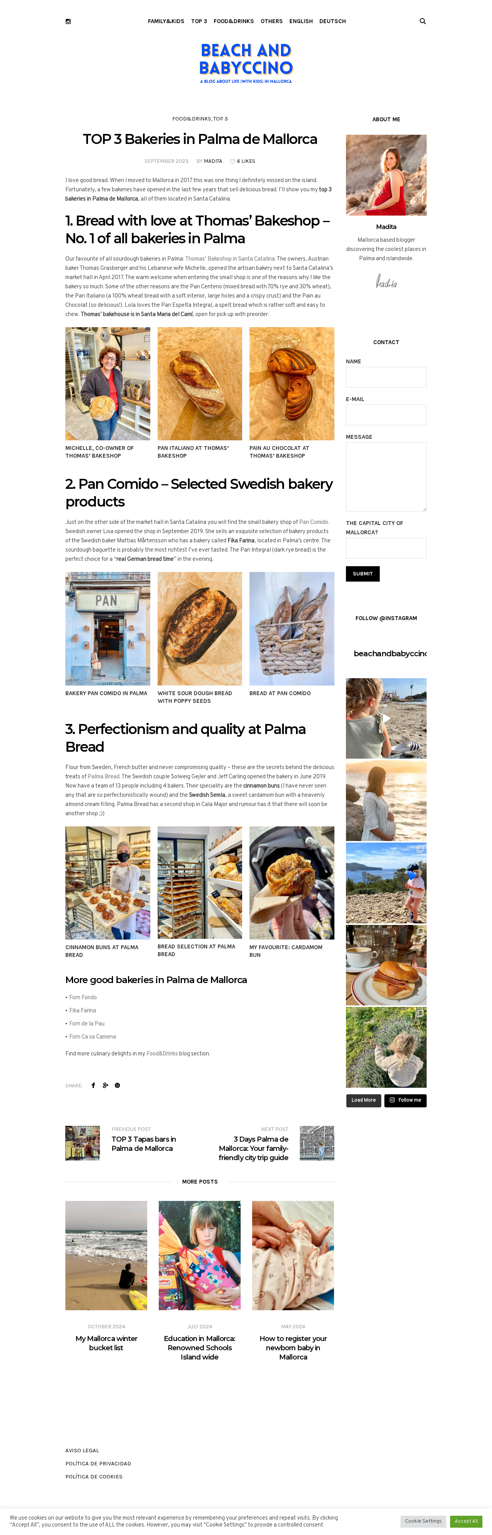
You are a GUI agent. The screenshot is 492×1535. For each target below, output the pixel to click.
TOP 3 (220, 118)
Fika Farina (82, 1011)
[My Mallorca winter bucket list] (106, 1255)
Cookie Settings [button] (423, 1521)
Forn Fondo (83, 998)
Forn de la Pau (87, 1024)
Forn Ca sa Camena (92, 1037)
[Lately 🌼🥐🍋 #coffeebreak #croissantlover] (386, 1047)
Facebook (93, 1085)
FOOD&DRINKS (191, 118)
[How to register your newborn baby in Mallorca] (293, 1255)
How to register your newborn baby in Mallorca (293, 1347)
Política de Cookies (94, 1476)
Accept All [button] (466, 1521)
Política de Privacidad (98, 1463)
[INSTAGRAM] (68, 21)
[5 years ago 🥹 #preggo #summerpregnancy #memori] (386, 800)
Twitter (105, 1085)
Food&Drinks (162, 1054)
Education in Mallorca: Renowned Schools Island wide (199, 1347)
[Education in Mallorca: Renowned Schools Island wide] (200, 1255)
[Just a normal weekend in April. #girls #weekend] (386, 883)
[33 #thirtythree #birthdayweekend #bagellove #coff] (386, 965)
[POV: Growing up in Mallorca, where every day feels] (386, 718)
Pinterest (117, 1085)
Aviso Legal (82, 1450)
